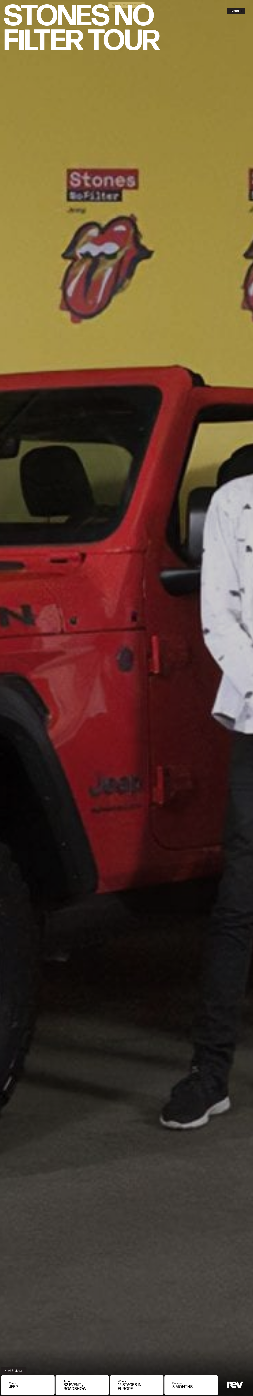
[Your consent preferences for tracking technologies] (246, 1389)
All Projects (15, 1370)
